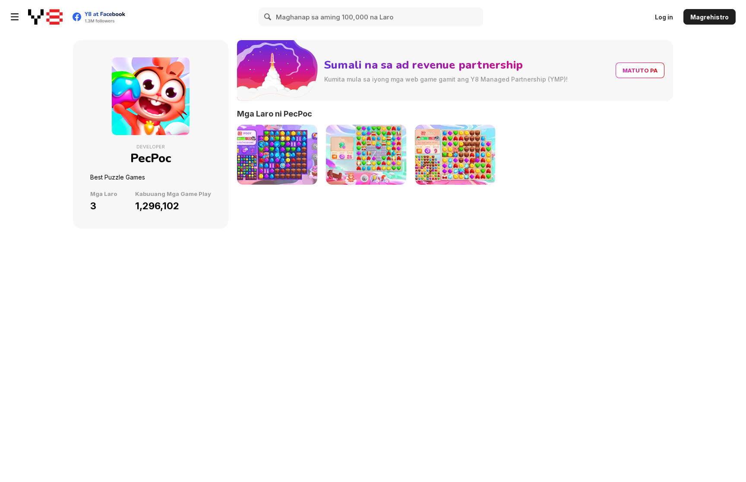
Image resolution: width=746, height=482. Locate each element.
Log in (664, 17)
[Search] (268, 16)
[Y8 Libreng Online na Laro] (45, 17)
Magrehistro (709, 17)
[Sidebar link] (14, 16)
